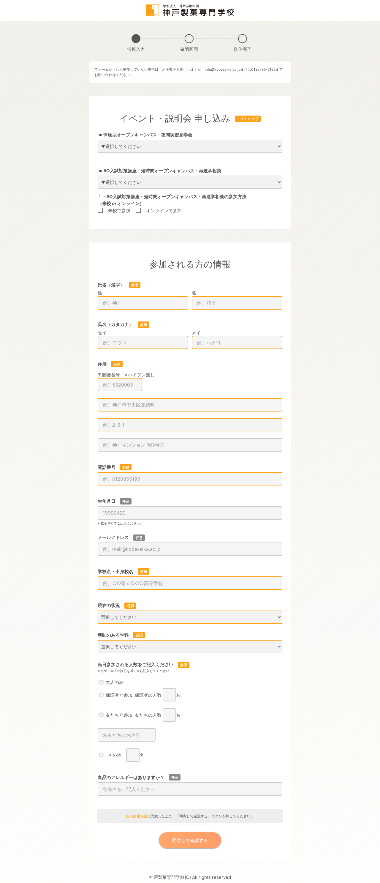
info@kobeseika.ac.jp (222, 69)
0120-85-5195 (263, 69)
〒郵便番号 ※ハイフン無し (126, 375)
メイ (196, 332)
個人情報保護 (136, 816)
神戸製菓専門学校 (167, 877)
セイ (102, 332)
